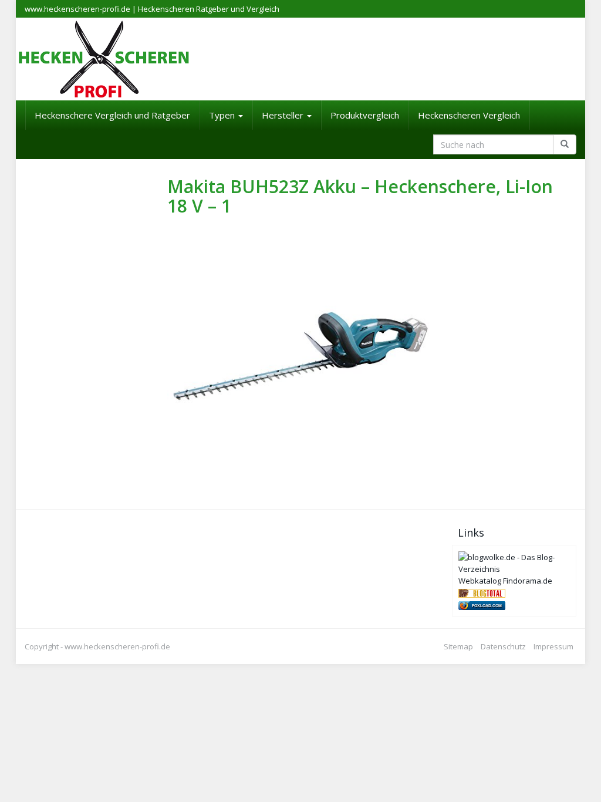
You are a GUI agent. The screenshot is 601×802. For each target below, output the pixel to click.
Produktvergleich (364, 115)
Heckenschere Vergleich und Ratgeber (112, 115)
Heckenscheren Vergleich (469, 115)
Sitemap (458, 646)
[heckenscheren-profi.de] (300, 59)
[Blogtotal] (481, 592)
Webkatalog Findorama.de (505, 580)
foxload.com (487, 606)
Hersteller (284, 115)
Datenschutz (503, 646)
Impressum (553, 646)
